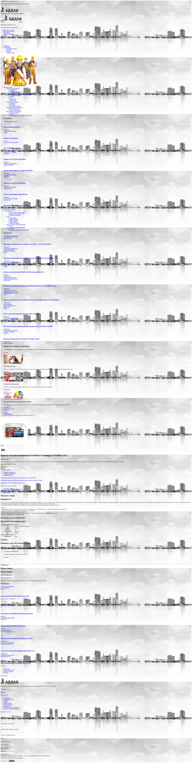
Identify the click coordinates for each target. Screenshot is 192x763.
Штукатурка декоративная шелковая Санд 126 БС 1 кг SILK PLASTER (27, 244)
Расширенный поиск (9, 670)
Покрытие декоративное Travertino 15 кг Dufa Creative (21, 339)
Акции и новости (8, 704)
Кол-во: (2, 468)
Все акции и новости (9, 408)
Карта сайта (7, 668)
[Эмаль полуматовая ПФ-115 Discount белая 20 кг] (8, 631)
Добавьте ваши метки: (6, 575)
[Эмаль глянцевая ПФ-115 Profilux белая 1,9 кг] (8, 656)
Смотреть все (7, 389)
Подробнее (6, 352)
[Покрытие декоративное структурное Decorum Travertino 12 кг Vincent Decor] (11, 252)
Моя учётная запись (9, 30)
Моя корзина (7, 32)
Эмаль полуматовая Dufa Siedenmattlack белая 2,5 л (18, 651)
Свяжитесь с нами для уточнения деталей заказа (13, 482)
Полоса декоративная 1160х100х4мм (16, 194)
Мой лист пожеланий (9, 31)
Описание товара (8, 488)
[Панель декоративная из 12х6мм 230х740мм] (11, 164)
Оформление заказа (9, 34)
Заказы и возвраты (8, 671)
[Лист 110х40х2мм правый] (11, 142)
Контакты (6, 672)
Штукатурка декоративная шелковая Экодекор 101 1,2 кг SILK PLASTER (28, 326)
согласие (26, 755)
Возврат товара (7, 703)
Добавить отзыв (5, 459)
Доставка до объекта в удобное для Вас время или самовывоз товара (18, 477)
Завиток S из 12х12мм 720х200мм (15, 159)
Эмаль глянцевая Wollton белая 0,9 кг (13, 626)
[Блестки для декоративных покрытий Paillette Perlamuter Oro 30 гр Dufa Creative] (11, 280)
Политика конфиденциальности (12, 708)
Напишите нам (14, 1)
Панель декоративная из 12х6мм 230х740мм (18, 170)
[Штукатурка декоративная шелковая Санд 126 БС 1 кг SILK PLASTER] (11, 238)
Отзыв (7, 557)
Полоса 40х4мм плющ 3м (12, 127)
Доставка (6, 700)
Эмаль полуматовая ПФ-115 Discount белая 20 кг (17, 638)
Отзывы (6, 491)
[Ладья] (10, 12)
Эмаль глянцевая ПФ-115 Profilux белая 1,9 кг (16, 663)
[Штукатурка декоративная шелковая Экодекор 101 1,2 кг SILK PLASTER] (11, 320)
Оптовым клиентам (9, 699)
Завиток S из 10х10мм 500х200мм (15, 183)
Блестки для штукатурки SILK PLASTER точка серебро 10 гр (24, 272)
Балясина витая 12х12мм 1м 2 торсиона (17, 205)
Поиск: (2, 22)
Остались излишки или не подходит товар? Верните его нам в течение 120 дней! (21, 480)
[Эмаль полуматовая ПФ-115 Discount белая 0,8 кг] (8, 606)
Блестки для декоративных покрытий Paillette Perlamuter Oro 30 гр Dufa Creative (30, 286)
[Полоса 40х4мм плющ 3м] (11, 121)
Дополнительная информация (11, 489)
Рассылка (3, 751)
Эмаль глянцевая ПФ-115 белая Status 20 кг (15, 596)
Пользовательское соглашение (11, 707)
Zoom (2, 445)
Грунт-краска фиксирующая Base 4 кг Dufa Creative (21, 313)
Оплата (5, 702)
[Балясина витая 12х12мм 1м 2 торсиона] (11, 200)
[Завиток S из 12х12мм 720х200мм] (11, 153)
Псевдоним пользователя (11, 551)
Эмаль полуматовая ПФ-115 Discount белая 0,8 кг (17, 613)
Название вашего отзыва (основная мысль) (16, 554)
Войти (5, 35)
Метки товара (7, 492)
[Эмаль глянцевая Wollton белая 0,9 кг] (8, 619)
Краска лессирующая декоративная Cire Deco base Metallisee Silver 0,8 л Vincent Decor (31, 300)
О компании (3, 689)
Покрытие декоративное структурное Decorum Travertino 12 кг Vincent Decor (29, 258)
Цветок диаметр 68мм (11, 138)
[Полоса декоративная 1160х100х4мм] (11, 188)
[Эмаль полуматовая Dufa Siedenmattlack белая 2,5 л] (8, 644)
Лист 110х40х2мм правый (12, 148)
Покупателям (7, 698)
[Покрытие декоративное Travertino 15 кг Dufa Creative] (11, 333)
